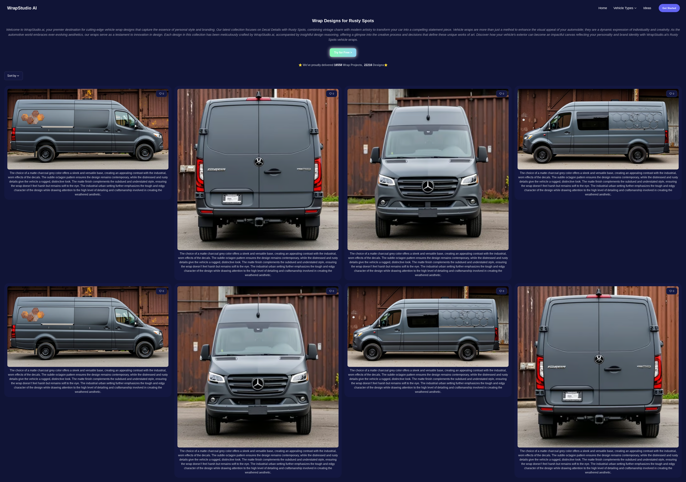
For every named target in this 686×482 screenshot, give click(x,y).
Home (602, 8)
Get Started (669, 8)
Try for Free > (343, 52)
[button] (13, 76)
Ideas (647, 8)
